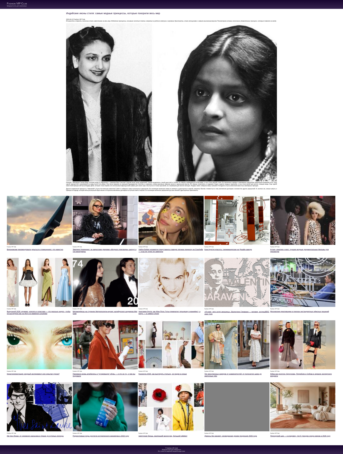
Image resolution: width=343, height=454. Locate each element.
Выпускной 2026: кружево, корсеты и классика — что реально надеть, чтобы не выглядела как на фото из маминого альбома (38, 313)
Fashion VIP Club (17, 3)
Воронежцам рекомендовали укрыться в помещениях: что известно (35, 249)
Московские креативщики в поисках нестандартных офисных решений (299, 311)
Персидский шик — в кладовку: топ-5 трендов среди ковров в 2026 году (300, 436)
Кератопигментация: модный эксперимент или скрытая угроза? (33, 374)
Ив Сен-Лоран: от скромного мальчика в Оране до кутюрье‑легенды (35, 436)
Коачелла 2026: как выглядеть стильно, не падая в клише (163, 374)
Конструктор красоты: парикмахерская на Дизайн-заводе (228, 249)
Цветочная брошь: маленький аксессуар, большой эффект (163, 436)
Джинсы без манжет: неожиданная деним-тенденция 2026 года (230, 436)
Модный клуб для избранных (17, 6)
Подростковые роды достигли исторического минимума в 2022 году (101, 436)
